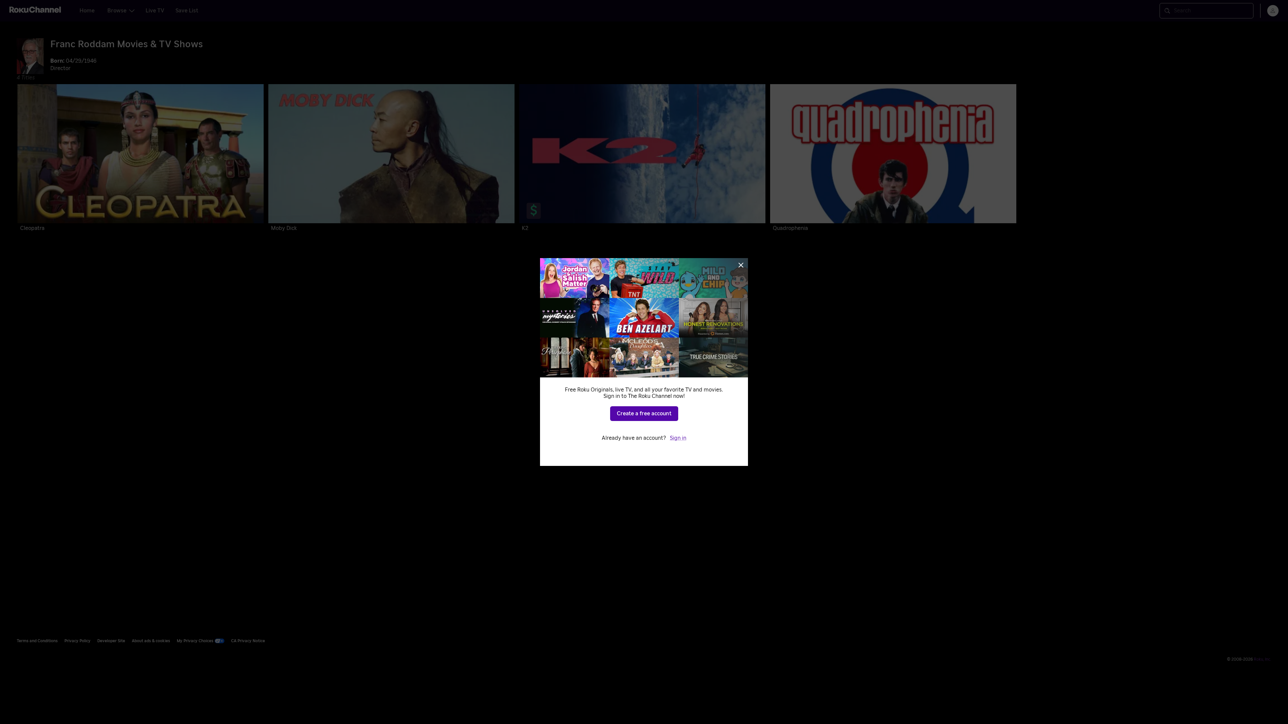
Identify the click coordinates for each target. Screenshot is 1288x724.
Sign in (678, 438)
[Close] (741, 265)
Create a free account (644, 413)
